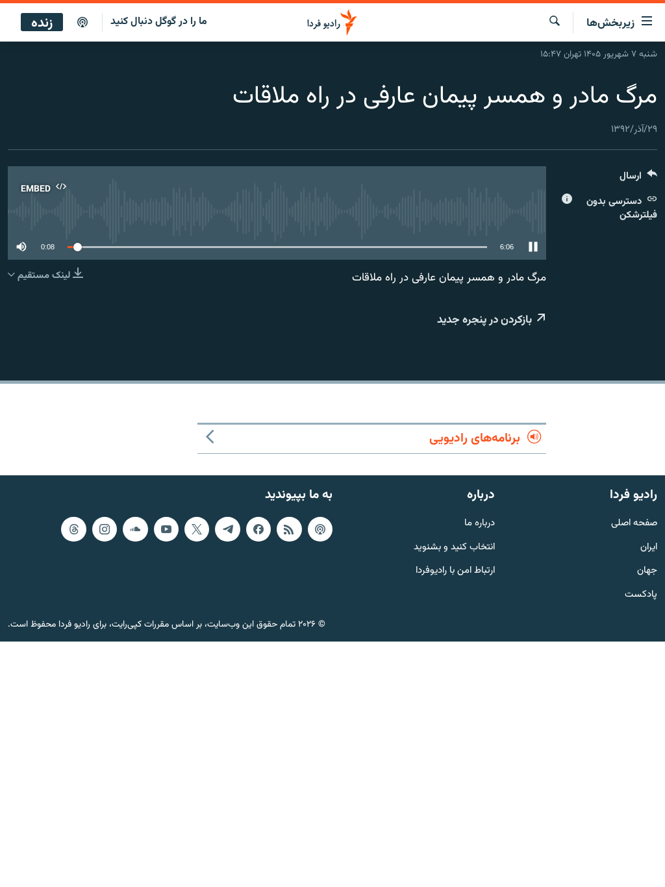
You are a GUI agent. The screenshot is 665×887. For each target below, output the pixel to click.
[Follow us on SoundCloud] (135, 528)
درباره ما (479, 523)
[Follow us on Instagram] (104, 528)
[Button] (638, 179)
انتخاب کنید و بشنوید (454, 547)
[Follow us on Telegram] (227, 528)
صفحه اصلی (634, 523)
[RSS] (289, 528)
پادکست (641, 595)
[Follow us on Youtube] (166, 528)
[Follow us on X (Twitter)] (196, 528)
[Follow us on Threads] (73, 528)
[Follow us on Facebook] (258, 528)
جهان (647, 571)
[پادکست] (82, 22)
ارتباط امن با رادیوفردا (455, 571)
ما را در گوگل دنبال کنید (158, 22)
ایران (648, 547)
